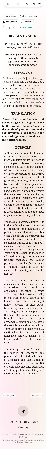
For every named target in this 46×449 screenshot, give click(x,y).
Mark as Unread (26, 27)
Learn (35, 422)
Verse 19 (35, 395)
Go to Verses (11, 16)
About (18, 422)
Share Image (29, 22)
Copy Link (10, 27)
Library (27, 422)
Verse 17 (10, 395)
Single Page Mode (29, 16)
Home (10, 422)
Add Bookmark (12, 22)
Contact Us (23, 428)
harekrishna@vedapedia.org (23, 442)
